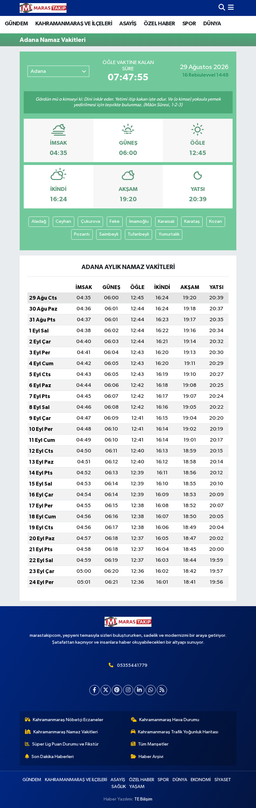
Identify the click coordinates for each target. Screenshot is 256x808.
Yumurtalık (169, 234)
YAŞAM (137, 786)
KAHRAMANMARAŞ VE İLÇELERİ (73, 24)
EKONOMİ (201, 779)
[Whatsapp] (150, 690)
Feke (115, 221)
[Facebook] (94, 690)
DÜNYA (212, 24)
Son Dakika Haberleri (53, 756)
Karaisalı (166, 221)
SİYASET (222, 779)
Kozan (215, 221)
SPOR (189, 24)
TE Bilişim (143, 799)
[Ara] (222, 8)
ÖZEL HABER (159, 24)
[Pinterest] (117, 690)
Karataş (192, 221)
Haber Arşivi (151, 756)
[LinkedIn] (139, 690)
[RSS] (162, 690)
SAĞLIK (118, 786)
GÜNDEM (16, 24)
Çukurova (90, 221)
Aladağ (39, 221)
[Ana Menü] (231, 8)
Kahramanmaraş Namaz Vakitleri (65, 732)
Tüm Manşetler (153, 744)
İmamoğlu (139, 221)
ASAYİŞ (127, 24)
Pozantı (82, 234)
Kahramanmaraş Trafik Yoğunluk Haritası (178, 732)
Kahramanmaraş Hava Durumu (169, 719)
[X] (106, 690)
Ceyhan (63, 221)
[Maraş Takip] (43, 8)
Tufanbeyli (138, 234)
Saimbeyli (108, 234)
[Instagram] (128, 690)
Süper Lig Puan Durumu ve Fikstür (65, 744)
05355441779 (132, 665)
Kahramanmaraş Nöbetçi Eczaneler (68, 719)
